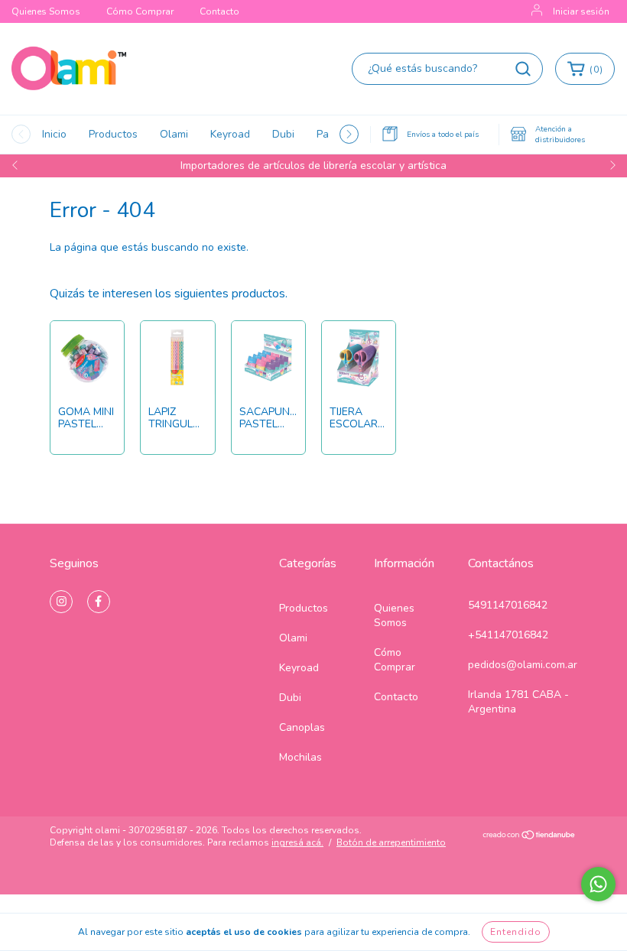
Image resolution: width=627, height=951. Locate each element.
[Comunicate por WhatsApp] (598, 884)
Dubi (283, 134)
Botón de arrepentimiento (391, 842)
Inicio (54, 134)
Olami (174, 134)
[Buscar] (523, 69)
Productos (113, 134)
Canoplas (302, 727)
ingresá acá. (297, 842)
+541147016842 (508, 635)
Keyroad (230, 134)
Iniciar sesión (581, 11)
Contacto (219, 11)
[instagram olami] (61, 601)
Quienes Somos (45, 11)
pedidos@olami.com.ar (522, 664)
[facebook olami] (98, 601)
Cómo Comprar (140, 11)
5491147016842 (507, 605)
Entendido (515, 932)
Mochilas (300, 757)
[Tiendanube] (529, 837)
